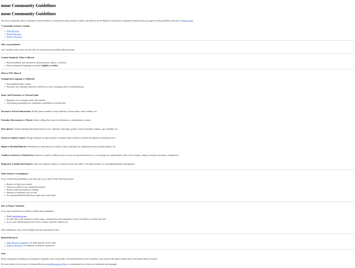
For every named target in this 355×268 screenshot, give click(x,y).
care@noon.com (19, 216)
